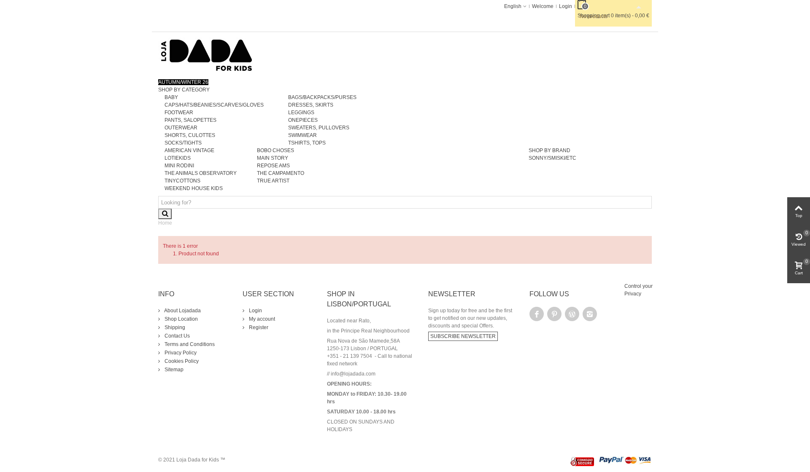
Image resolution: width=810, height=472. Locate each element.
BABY (171, 97)
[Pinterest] (554, 314)
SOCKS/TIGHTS (183, 143)
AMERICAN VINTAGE (189, 150)
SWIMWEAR (302, 135)
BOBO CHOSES (275, 150)
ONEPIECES (303, 120)
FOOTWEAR (179, 112)
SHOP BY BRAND (549, 150)
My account (261, 319)
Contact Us (176, 336)
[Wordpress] (572, 314)
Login (255, 311)
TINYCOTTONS (182, 181)
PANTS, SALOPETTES (190, 120)
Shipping (174, 327)
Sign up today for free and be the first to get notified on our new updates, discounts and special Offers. (470, 318)
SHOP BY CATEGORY (184, 90)
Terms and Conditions (189, 344)
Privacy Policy (180, 353)
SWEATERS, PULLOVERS (318, 128)
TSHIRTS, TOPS (307, 143)
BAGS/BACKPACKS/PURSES (322, 97)
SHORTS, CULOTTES (190, 135)
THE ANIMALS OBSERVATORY (201, 173)
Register (258, 327)
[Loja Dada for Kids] (206, 55)
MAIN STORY (272, 158)
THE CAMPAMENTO (280, 173)
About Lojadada (182, 311)
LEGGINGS (301, 112)
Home (165, 223)
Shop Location (180, 319)
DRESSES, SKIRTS (310, 105)
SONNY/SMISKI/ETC (552, 158)
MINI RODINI (179, 166)
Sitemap (173, 370)
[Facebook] (536, 314)
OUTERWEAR (181, 128)
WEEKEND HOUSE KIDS (194, 188)
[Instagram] (590, 314)
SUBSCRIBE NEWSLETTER (463, 336)
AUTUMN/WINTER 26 (183, 82)
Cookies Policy (181, 361)
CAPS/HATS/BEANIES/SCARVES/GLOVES (214, 105)
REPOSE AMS (273, 166)
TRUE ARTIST (273, 181)
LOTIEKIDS (178, 158)
